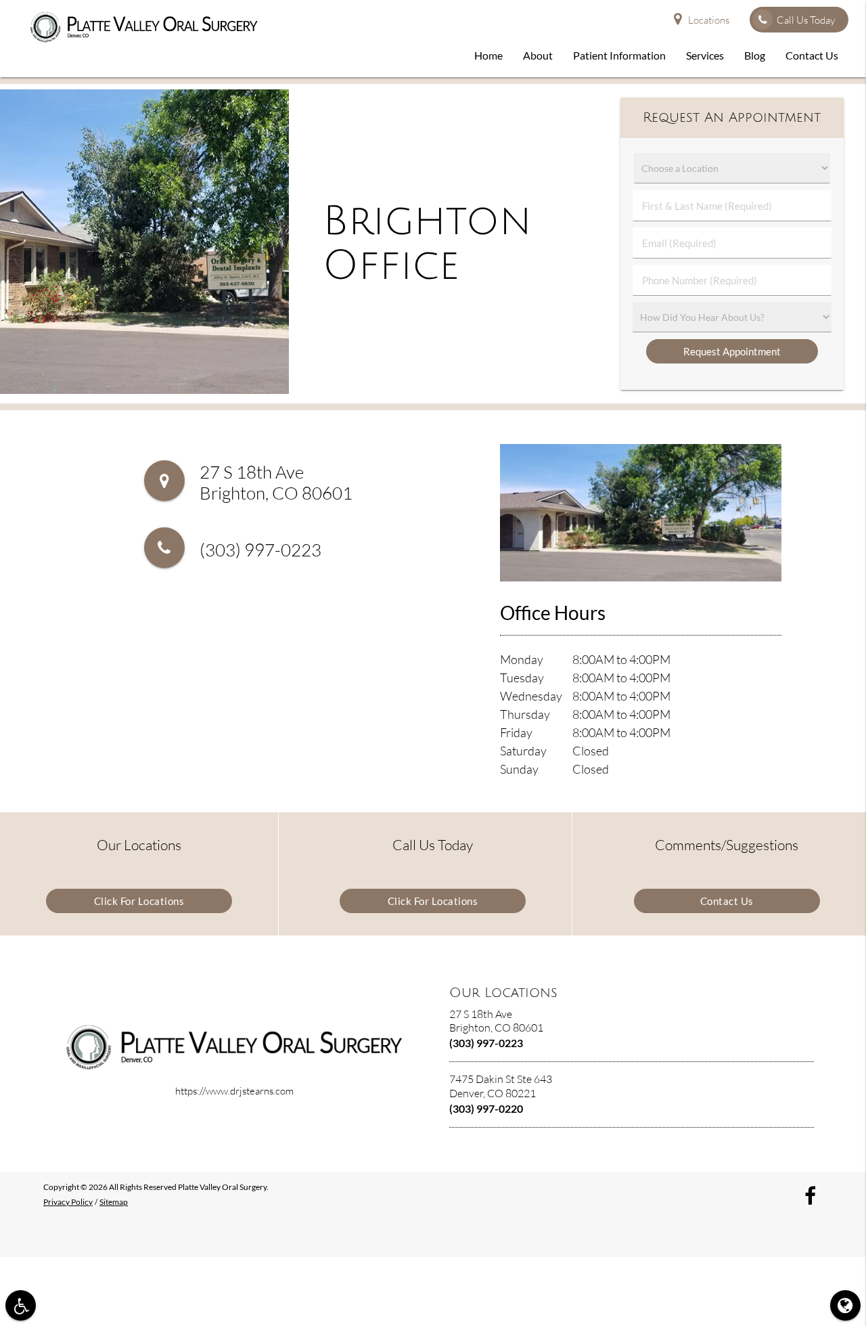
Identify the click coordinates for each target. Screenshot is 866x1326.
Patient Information (619, 55)
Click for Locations (139, 901)
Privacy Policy (68, 1202)
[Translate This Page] (845, 1305)
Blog (754, 55)
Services (705, 55)
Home (488, 55)
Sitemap (113, 1202)
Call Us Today (806, 20)
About (538, 55)
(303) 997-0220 (486, 1108)
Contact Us (811, 55)
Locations (708, 20)
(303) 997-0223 (260, 549)
